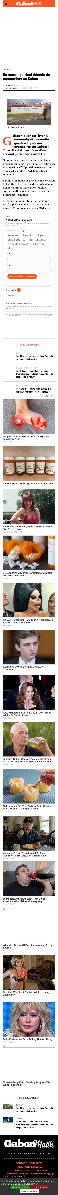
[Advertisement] (29, 38)
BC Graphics (49, 314)
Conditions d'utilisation (30, 1170)
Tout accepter (20, 1187)
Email (9, 265)
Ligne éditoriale (42, 1174)
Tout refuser (40, 1187)
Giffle (19, 1118)
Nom (9, 253)
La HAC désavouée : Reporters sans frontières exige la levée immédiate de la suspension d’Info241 (34, 374)
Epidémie (7, 69)
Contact (21, 1163)
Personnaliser (29, 1191)
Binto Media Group (14, 314)
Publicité (36, 1163)
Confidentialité (17, 1174)
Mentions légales (30, 1167)
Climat (19, 1105)
